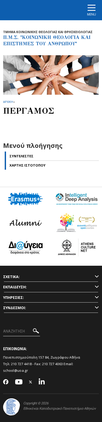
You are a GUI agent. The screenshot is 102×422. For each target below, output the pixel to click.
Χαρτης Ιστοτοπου (27, 165)
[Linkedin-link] (42, 382)
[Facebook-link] (6, 382)
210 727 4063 (52, 363)
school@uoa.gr (15, 370)
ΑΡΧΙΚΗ (8, 102)
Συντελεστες (21, 156)
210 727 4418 (21, 363)
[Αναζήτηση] (36, 331)
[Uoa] (11, 406)
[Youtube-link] (19, 382)
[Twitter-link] (30, 382)
